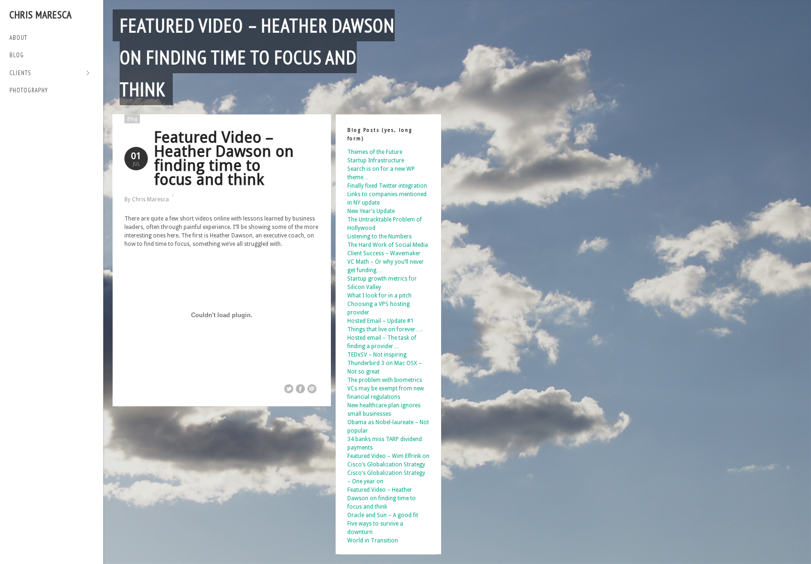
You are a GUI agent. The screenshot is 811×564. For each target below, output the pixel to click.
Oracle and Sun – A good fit (382, 515)
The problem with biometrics (384, 380)
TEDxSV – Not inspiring (376, 354)
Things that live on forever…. (384, 329)
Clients (20, 73)
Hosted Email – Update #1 (380, 321)
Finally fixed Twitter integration (387, 186)
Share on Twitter (288, 389)
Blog (16, 55)
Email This (312, 389)
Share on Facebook (300, 389)
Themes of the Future (374, 152)
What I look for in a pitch (379, 295)
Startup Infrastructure (375, 160)
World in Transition (372, 540)
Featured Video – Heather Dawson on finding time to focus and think (257, 57)
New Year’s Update (371, 211)
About (18, 38)
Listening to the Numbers (379, 236)
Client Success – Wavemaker (384, 253)
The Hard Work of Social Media (387, 245)
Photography (28, 90)
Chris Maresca (40, 14)
